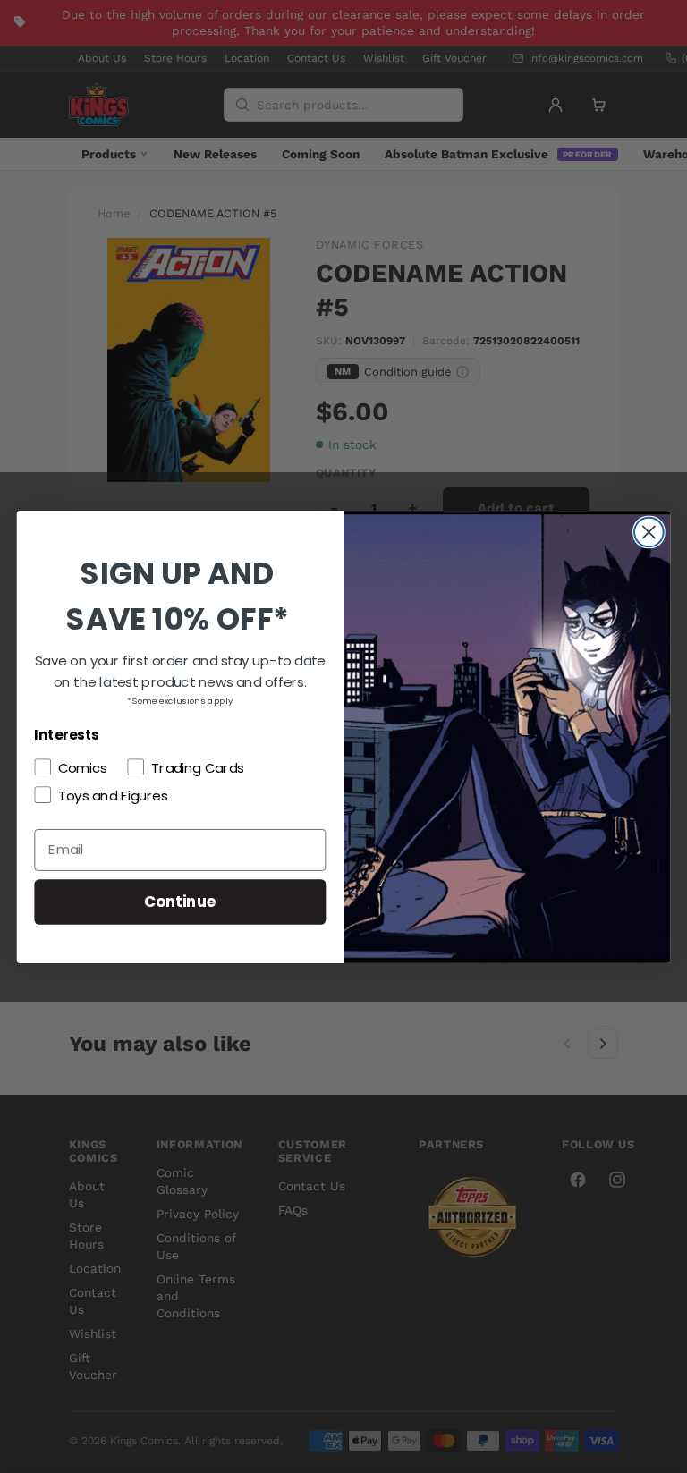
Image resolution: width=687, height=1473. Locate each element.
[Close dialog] (649, 531)
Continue (180, 900)
